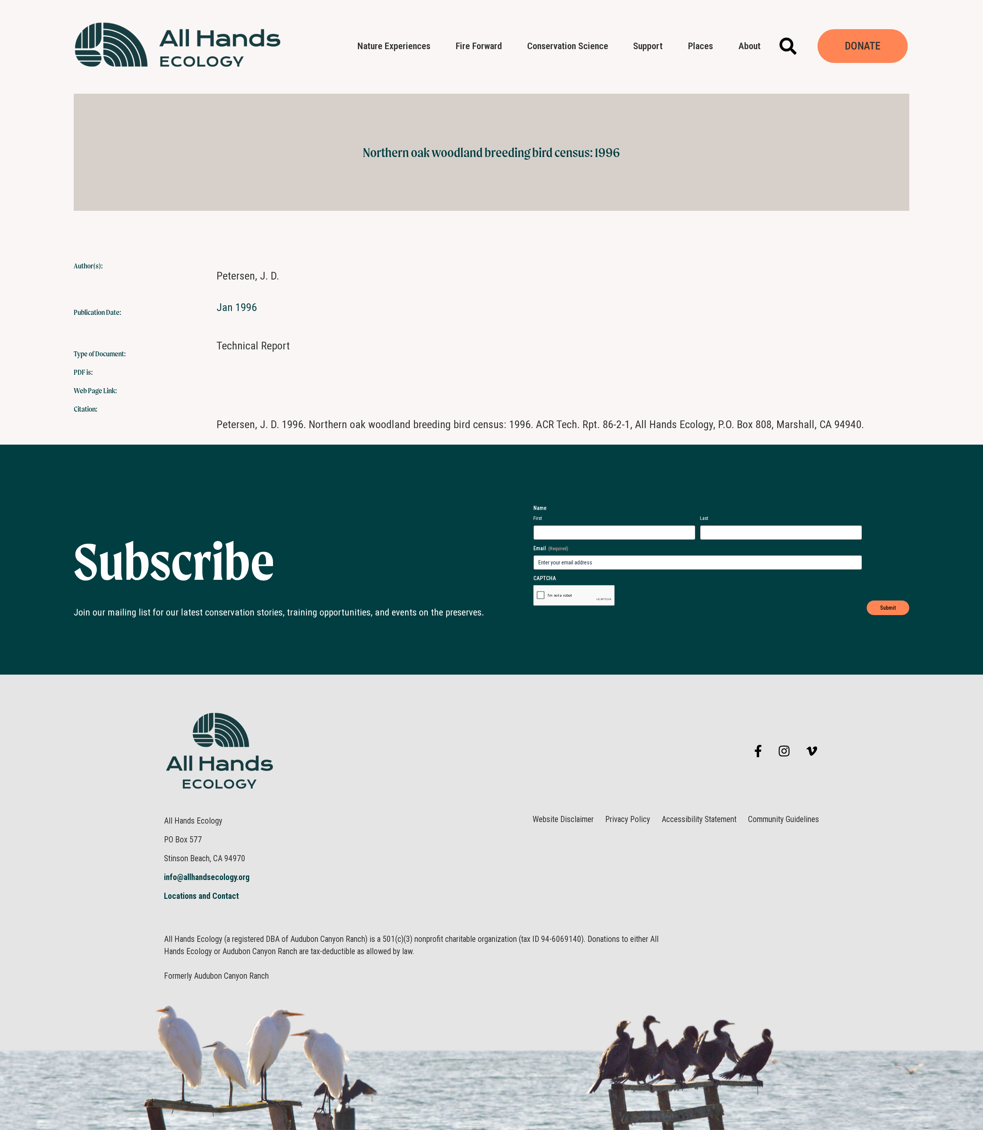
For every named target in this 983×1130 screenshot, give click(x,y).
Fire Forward (479, 45)
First (537, 518)
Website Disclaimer (563, 819)
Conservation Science (567, 45)
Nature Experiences (393, 45)
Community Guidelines (783, 819)
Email (550, 548)
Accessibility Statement (699, 819)
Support (648, 45)
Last (704, 518)
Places (700, 45)
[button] (788, 46)
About (749, 45)
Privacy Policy (627, 819)
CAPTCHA (544, 578)
